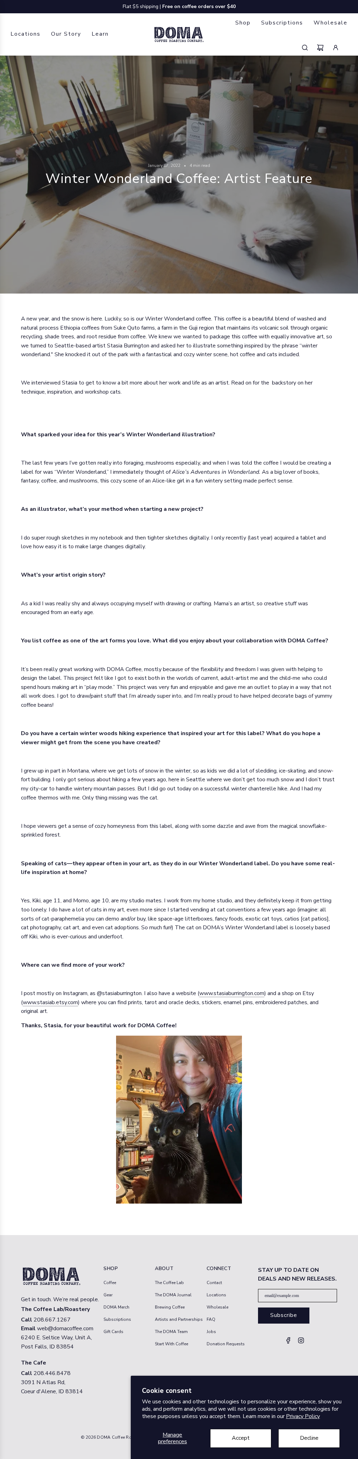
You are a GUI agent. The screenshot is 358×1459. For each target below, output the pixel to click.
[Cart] (324, 47)
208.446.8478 (52, 1373)
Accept (241, 1438)
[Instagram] (301, 1342)
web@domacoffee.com (65, 1328)
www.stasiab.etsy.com (50, 1002)
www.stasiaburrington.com (231, 993)
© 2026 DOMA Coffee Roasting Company (123, 1437)
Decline (309, 1438)
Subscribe (283, 1315)
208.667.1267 (52, 1320)
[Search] (309, 47)
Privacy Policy (303, 1416)
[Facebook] (288, 1342)
